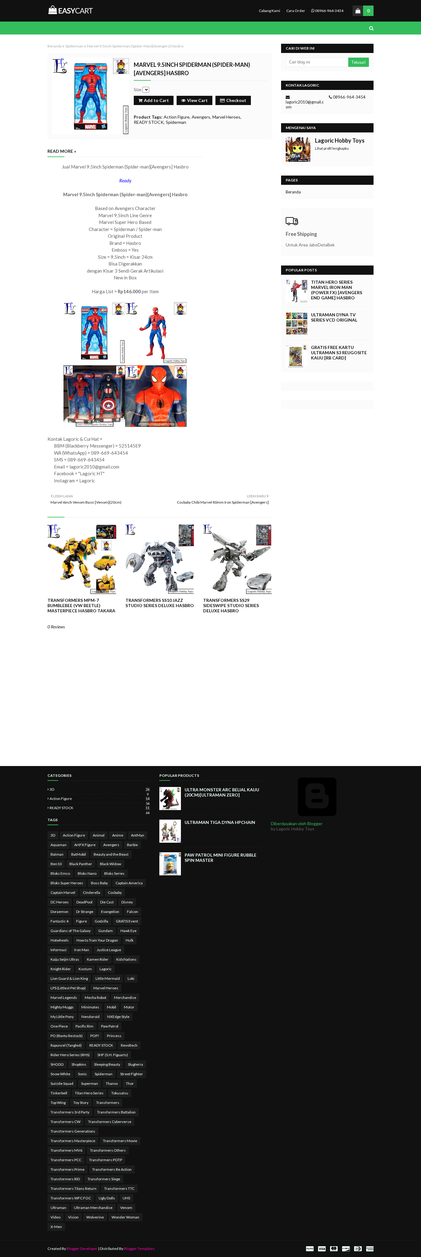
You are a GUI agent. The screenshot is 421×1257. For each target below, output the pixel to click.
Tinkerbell (59, 1093)
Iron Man (81, 949)
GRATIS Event (127, 921)
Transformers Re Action (112, 1169)
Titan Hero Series (89, 1093)
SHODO (57, 1064)
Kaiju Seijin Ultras (65, 959)
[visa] (322, 1248)
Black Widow (110, 864)
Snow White (60, 1074)
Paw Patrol (109, 1026)
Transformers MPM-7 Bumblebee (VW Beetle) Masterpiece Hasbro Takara (81, 605)
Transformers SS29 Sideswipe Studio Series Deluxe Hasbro (231, 605)
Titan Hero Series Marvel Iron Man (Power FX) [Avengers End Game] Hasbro (336, 289)
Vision (73, 1217)
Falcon (132, 911)
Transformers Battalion (116, 1112)
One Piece (59, 1026)
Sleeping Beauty (107, 1064)
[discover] (346, 1248)
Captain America (129, 883)
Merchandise (125, 997)
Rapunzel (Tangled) (66, 1045)
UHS (126, 1198)
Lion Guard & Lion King (69, 978)
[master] (334, 1248)
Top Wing (58, 1102)
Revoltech (129, 1045)
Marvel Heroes (226, 117)
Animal (98, 835)
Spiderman (74, 46)
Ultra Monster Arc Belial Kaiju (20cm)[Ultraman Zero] (222, 792)
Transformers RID (65, 1179)
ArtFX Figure (85, 844)
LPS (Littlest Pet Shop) (68, 988)
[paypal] (310, 1248)
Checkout (236, 100)
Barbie (132, 844)
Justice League (109, 949)
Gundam (105, 930)
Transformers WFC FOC (71, 1198)
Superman (89, 1083)
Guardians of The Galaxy (71, 930)
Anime (117, 835)
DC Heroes (60, 902)
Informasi (59, 949)
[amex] (369, 1248)
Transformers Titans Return (73, 1188)
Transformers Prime (67, 1169)
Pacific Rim (84, 1026)
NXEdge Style (118, 1016)
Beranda (54, 46)
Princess (114, 1035)
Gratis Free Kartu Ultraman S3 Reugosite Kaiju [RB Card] (339, 352)
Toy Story (80, 1102)
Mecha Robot (95, 997)
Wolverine (95, 1217)
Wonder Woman (125, 1217)
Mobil (111, 1007)
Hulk (129, 940)
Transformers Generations (73, 1131)
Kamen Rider (97, 959)
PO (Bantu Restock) (67, 1035)
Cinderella (91, 892)
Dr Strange (84, 911)
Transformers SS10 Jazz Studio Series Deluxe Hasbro (159, 603)
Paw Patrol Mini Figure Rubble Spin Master (220, 857)
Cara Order (295, 10)
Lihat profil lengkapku (332, 148)
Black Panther (80, 864)
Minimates (90, 1007)
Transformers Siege (104, 1179)
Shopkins (79, 1064)
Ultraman (58, 1207)
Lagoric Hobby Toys (340, 140)
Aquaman (59, 844)
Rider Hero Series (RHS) (70, 1054)
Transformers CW (65, 1121)
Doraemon (59, 911)
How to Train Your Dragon (97, 940)
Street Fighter (131, 1074)
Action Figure (177, 117)
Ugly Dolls (107, 1198)
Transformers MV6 (66, 1150)
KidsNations (126, 959)
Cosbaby (115, 892)
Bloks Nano (87, 873)
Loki (131, 978)
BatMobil (78, 854)
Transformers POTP (105, 1160)
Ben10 (56, 864)
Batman (57, 854)
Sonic (82, 1074)
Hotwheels (60, 940)
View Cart (197, 100)
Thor (130, 1083)
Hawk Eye (129, 930)
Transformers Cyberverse (109, 1121)
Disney (127, 902)
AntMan (137, 835)
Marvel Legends (64, 997)
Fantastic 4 (59, 921)
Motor (129, 1007)
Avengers (201, 117)
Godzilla (101, 921)
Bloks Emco (60, 873)
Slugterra (135, 1064)
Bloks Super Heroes (67, 883)
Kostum (85, 969)
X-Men (56, 1226)
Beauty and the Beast (111, 854)
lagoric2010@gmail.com (305, 104)
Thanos (112, 1083)
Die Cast (107, 902)
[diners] (358, 1248)
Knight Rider (61, 969)
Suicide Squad (62, 1083)
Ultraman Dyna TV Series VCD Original (334, 317)
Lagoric (106, 969)
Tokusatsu (119, 1093)
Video (55, 1217)
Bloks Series (114, 873)
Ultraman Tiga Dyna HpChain (220, 822)
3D (99, 789)
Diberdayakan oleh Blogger (296, 823)
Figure (81, 921)
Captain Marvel (63, 892)
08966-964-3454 (328, 10)
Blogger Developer (82, 1248)
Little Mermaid (108, 978)
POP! (94, 1035)
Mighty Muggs (62, 1007)
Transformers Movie (120, 1140)
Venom (126, 1207)
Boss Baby (99, 883)
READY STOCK (149, 122)
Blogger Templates (139, 1248)
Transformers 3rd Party (70, 1112)
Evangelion (110, 911)
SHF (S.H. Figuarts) (112, 1054)
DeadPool (84, 902)
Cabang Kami (269, 10)
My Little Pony (62, 1016)
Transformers (107, 1102)
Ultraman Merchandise (93, 1207)
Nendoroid (90, 1016)
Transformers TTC (119, 1188)
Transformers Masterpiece (73, 1140)
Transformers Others (108, 1150)
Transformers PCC (66, 1160)
